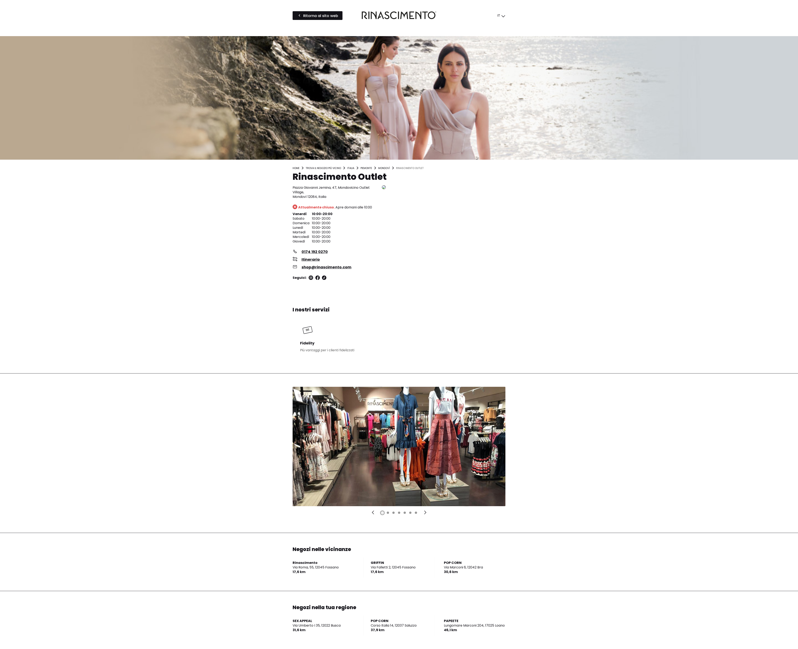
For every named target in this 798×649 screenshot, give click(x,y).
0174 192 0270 (315, 251)
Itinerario (311, 259)
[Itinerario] (443, 187)
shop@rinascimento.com (326, 267)
